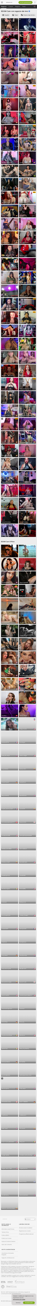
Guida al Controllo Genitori (8, 1241)
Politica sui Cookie (6, 1238)
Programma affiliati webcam (26, 1234)
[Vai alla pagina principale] (11, 2)
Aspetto (7, 15)
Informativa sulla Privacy (8, 1229)
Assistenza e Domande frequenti (8, 1254)
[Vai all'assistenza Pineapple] (3, 1286)
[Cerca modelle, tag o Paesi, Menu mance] (34, 6)
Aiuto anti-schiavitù (7, 1244)
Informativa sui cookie (19, 1299)
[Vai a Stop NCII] (11, 1287)
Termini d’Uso (5, 1232)
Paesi (16, 15)
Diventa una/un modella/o (25, 1227)
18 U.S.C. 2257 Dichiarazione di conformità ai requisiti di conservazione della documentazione (15, 1292)
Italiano (29, 1219)
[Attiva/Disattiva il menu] (2, 2)
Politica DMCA (5, 1235)
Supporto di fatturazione (8, 1257)
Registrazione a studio (25, 1231)
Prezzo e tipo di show (29, 15)
